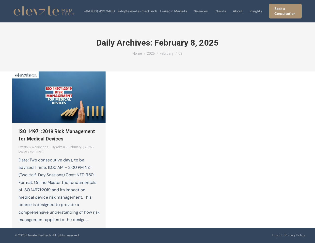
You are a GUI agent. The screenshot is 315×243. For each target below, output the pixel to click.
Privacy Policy (295, 235)
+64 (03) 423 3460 (99, 11)
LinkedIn (166, 11)
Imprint (277, 235)
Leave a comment (31, 151)
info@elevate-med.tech (137, 11)
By (58, 147)
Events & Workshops (33, 147)
